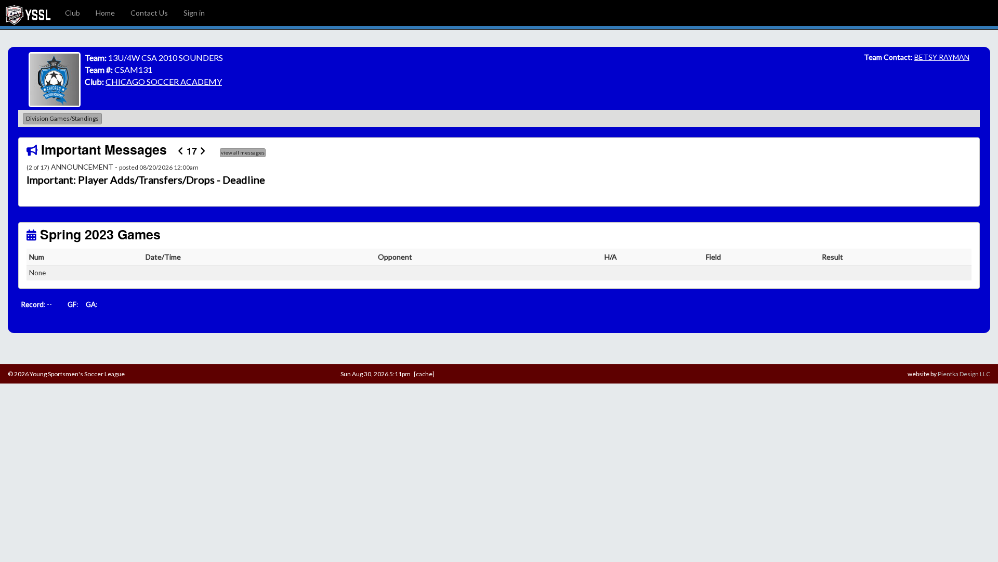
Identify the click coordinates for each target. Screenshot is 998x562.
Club (72, 12)
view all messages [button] (243, 152)
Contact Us (149, 12)
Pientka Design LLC (964, 374)
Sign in (194, 12)
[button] (97, 180)
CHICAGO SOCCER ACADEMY (164, 81)
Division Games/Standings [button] (62, 118)
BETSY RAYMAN (941, 57)
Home (105, 12)
